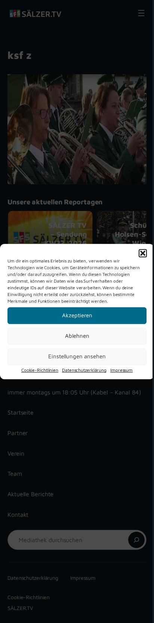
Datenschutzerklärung (84, 370)
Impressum (121, 370)
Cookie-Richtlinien (39, 370)
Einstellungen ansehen (77, 356)
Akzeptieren (77, 315)
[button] (143, 253)
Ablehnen (77, 336)
